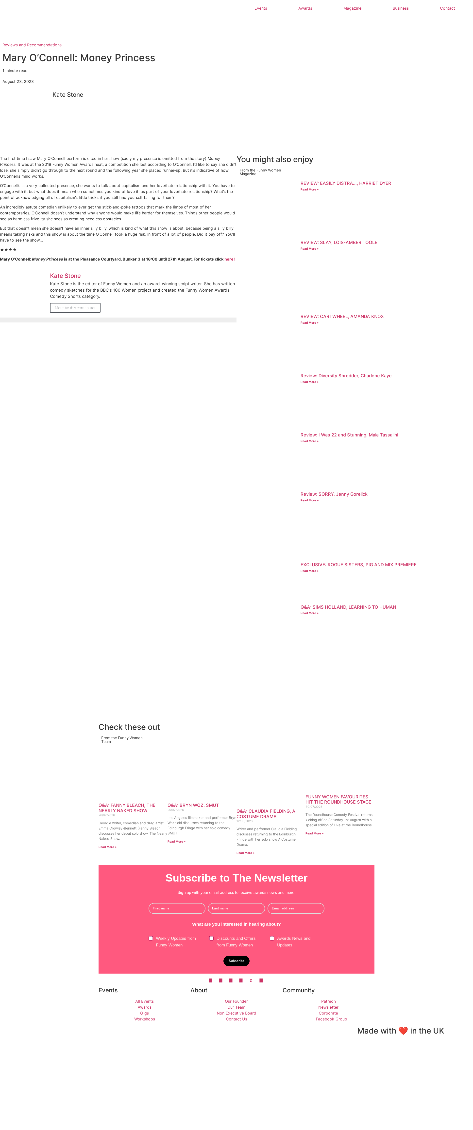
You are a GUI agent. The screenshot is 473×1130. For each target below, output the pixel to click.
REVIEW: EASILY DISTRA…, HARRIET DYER (346, 183)
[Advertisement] (354, 686)
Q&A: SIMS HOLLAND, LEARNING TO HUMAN (348, 607)
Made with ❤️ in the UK (400, 1031)
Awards (305, 8)
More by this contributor (75, 307)
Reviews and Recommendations (32, 44)
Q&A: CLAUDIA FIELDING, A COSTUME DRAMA (265, 814)
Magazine (352, 8)
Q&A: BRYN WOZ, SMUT (193, 805)
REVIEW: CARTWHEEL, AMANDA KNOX (342, 316)
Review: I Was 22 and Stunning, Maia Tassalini (349, 434)
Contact (447, 8)
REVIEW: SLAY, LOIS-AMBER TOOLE (339, 242)
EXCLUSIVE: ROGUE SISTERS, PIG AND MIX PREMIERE (359, 564)
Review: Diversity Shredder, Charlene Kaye (346, 375)
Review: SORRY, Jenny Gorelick (334, 494)
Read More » (310, 189)
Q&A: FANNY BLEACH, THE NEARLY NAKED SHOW (127, 808)
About (198, 990)
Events (260, 8)
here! (229, 259)
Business (401, 8)
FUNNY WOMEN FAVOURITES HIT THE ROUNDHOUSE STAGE (338, 799)
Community (299, 990)
